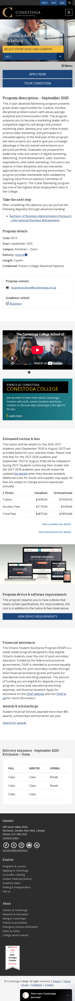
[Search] (69, 2)
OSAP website (35, 694)
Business (16, 304)
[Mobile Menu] (68, 12)
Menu (68, 66)
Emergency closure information (20, 926)
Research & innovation (15, 914)
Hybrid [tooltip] (20, 255)
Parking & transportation (17, 887)
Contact (49, 985)
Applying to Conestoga (15, 870)
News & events (11, 931)
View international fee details (55, 532)
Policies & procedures (15, 922)
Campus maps (11, 838)
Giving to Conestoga (14, 918)
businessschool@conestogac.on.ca (33, 287)
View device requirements (37, 616)
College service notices (15, 935)
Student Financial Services (17, 878)
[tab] (29, 372)
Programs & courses (14, 866)
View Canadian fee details (56, 524)
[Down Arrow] (60, 56)
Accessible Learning (14, 874)
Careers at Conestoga (15, 910)
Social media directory (15, 850)
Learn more (15, 415)
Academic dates (12, 883)
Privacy (57, 981)
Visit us (6, 891)
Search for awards (14, 723)
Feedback (36, 985)
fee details (21, 474)
